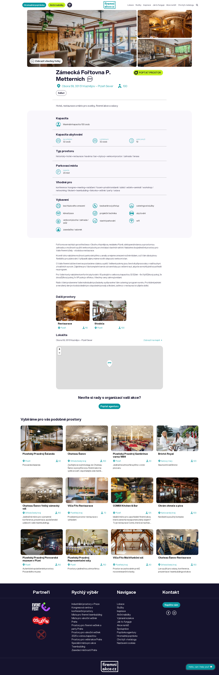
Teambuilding (78, 646)
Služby (138, 5)
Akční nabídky (57, 5)
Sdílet (61, 93)
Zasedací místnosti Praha (84, 650)
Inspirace (147, 5)
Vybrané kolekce (125, 618)
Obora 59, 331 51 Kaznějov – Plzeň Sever (87, 86)
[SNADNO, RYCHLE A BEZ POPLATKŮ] (109, 5)
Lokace (130, 5)
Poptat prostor (150, 72)
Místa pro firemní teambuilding (87, 614)
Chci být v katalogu (186, 5)
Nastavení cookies (126, 643)
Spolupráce (123, 628)
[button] (109, 364)
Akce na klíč (171, 5)
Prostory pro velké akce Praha (87, 639)
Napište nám (171, 604)
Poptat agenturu (109, 406)
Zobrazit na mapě (151, 340)
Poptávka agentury (126, 632)
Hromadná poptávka (34, 5)
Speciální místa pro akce (84, 643)
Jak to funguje (159, 5)
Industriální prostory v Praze (85, 604)
